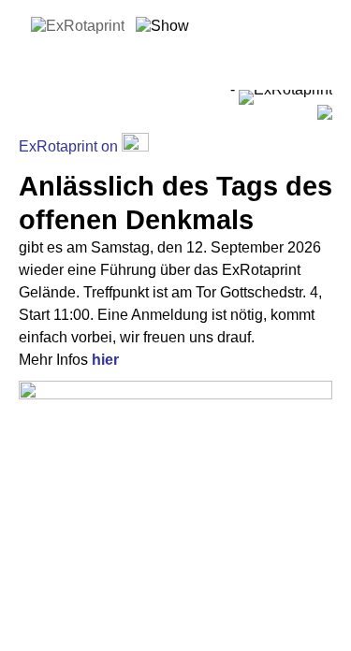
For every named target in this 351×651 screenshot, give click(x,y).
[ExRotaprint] (77, 26)
